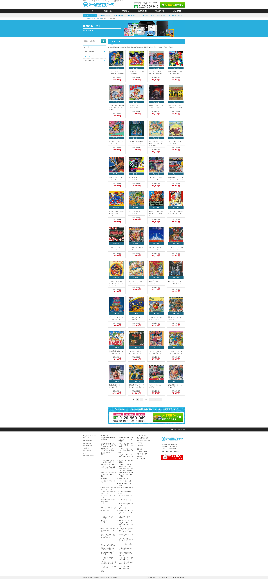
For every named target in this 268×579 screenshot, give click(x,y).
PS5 (139, 15)
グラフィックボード (175, 15)
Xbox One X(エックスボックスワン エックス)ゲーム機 (126, 474)
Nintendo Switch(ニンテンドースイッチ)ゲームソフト (126, 512)
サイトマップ (141, 459)
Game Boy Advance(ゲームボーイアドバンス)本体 (108, 501)
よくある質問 (177, 11)
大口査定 (139, 443)
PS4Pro (145, 15)
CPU (102, 571)
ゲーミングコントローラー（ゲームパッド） (108, 562)
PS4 (152, 15)
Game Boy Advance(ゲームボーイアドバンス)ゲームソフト (126, 553)
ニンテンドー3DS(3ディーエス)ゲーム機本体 (108, 461)
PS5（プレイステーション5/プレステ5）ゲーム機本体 (126, 444)
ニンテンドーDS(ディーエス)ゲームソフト (126, 517)
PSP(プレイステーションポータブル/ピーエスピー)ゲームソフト (108, 535)
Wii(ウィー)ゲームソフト (126, 520)
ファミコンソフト (90, 61)
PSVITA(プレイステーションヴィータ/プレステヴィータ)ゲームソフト (126, 530)
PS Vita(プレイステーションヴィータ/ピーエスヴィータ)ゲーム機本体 (108, 466)
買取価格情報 (87, 443)
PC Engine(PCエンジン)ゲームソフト (126, 549)
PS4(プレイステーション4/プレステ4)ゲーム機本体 (126, 450)
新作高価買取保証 (88, 455)
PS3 (158, 15)
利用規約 (139, 456)
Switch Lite (131, 15)
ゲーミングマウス (124, 566)
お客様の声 (86, 448)
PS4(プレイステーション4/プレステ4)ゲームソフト (108, 530)
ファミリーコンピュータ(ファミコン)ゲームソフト (126, 539)
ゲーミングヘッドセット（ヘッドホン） (126, 562)
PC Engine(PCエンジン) (108, 508)
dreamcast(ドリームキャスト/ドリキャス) (108, 488)
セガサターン (123, 508)
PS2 (164, 15)
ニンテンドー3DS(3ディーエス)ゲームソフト (108, 517)
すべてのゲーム (89, 51)
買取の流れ (125, 11)
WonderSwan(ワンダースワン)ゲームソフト (108, 553)
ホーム (91, 11)
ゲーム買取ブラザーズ (89, 19)
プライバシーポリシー (143, 454)
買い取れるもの (141, 435)
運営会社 (139, 449)
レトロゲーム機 (123, 478)
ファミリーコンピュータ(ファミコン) (108, 492)
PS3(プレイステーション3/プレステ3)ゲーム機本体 (126, 456)
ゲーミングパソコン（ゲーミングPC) (108, 567)
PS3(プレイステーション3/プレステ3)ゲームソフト (126, 524)
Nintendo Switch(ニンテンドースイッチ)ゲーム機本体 (126, 439)
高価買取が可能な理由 (143, 440)
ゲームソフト (105, 510)
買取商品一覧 (142, 11)
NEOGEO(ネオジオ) (125, 481)
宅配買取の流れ (87, 441)
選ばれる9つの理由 (142, 438)
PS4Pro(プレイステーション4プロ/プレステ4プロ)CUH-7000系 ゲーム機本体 (108, 451)
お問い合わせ (141, 445)
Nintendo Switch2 (105, 15)
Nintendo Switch (119, 15)
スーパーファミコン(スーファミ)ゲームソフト (108, 544)
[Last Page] (155, 399)
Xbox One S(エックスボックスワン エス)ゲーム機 (108, 474)
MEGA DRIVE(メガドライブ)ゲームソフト (108, 549)
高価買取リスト (159, 11)
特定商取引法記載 (142, 451)
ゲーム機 (104, 478)
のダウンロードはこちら (174, 457)
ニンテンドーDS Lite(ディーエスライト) (126, 558)
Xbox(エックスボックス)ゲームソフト (126, 535)
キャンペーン (87, 453)
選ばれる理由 (108, 11)
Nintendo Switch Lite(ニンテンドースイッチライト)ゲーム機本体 (108, 444)
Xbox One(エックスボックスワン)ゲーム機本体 (126, 469)
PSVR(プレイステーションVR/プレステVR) (125, 465)
